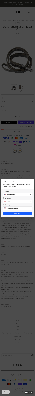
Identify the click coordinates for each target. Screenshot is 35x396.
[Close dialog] (32, 181)
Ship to (7, 191)
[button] (29, 392)
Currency (7, 205)
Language (8, 198)
